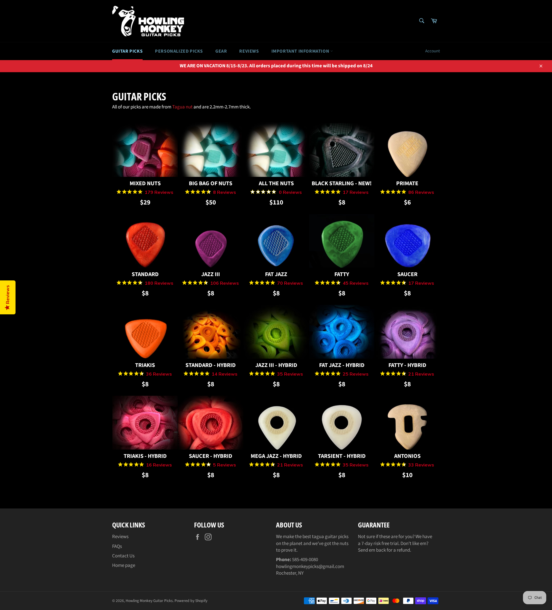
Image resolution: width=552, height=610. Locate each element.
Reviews (249, 51)
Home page (123, 565)
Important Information (300, 51)
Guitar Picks (127, 51)
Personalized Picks (179, 51)
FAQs (117, 546)
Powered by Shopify (191, 600)
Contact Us (123, 555)
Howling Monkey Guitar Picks (149, 600)
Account (432, 51)
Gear (221, 51)
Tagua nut (182, 107)
